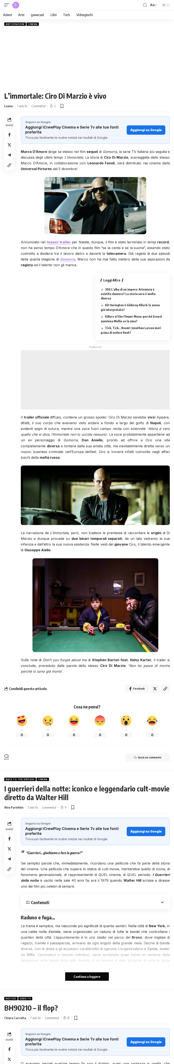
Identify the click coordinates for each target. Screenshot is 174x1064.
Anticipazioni (15, 24)
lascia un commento (149, 757)
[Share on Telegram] (9, 155)
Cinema (32, 24)
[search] (145, 5)
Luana (8, 106)
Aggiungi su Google (146, 130)
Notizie (11, 998)
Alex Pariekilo (13, 807)
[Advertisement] (87, 58)
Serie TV (25, 998)
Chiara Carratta (15, 1018)
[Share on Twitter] (9, 145)
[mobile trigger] (7, 5)
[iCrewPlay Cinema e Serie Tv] (15, 5)
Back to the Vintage (20, 779)
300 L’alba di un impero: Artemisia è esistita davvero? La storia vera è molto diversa (128, 294)
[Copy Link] (9, 165)
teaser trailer (59, 242)
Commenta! (38, 106)
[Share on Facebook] (9, 135)
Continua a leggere (87, 976)
